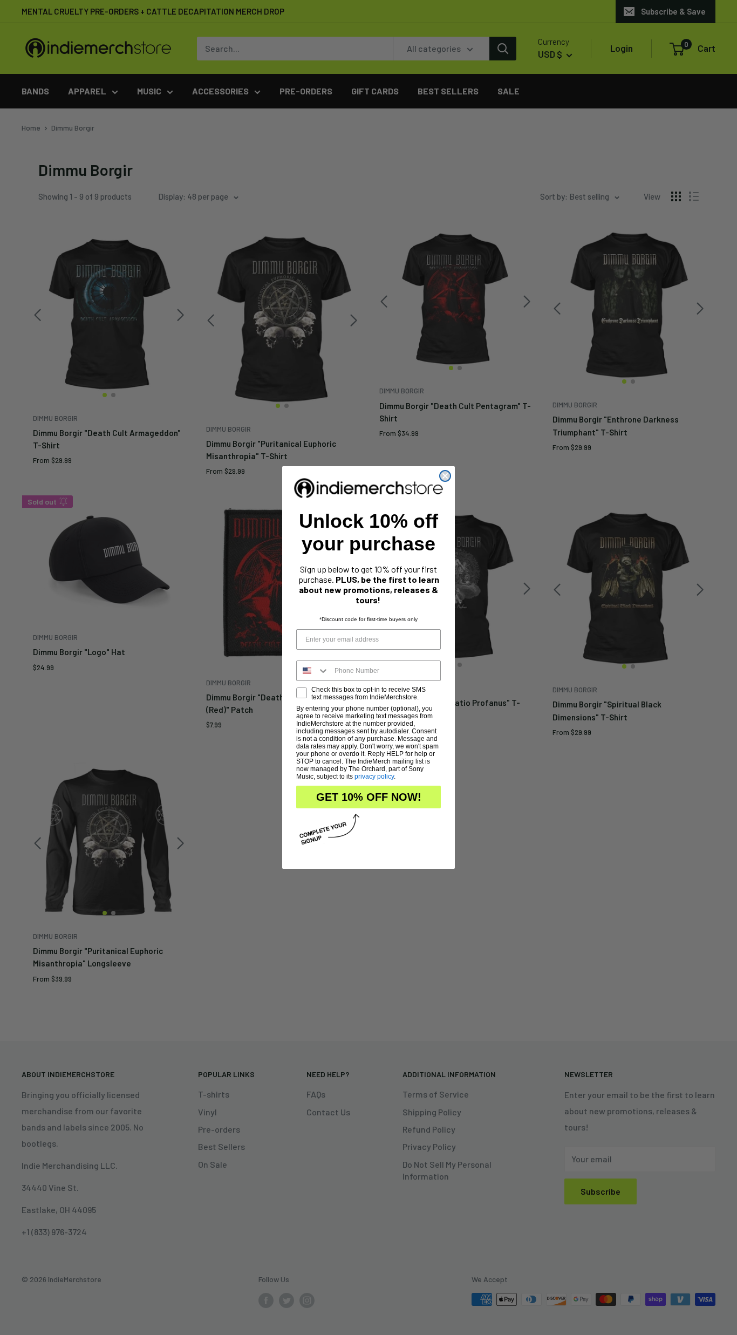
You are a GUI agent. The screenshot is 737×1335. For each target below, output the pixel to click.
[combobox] (313, 670)
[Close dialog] (445, 476)
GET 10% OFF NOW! (368, 797)
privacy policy (374, 776)
